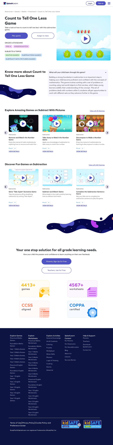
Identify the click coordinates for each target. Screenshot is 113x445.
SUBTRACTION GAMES (31, 55)
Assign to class (43, 36)
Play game (16, 36)
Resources (9, 11)
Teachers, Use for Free (57, 270)
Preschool (32, 11)
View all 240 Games (97, 165)
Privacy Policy (28, 423)
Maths (24, 11)
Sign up (100, 3)
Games (17, 11)
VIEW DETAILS (14, 151)
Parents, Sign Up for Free (56, 261)
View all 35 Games (97, 111)
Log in (90, 3)
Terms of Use (16, 423)
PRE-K (8, 46)
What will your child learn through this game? (67, 72)
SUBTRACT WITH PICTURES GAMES (20, 59)
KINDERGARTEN (21, 46)
